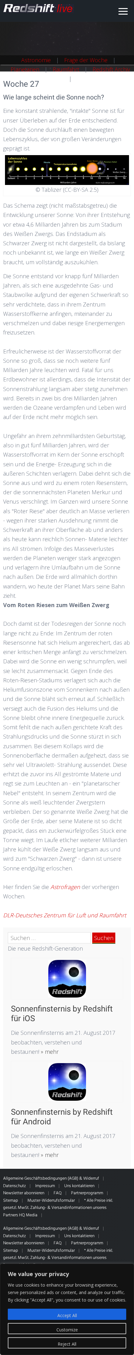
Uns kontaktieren (79, 1186)
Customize (67, 1330)
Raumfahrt (66, 69)
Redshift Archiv (111, 69)
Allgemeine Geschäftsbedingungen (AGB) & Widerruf (51, 1178)
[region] (67, 1309)
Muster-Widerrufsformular (51, 1200)
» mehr (49, 1051)
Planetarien (25, 69)
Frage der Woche (86, 60)
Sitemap (10, 1200)
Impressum (45, 1186)
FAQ (58, 1193)
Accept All (67, 1315)
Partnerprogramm (87, 1193)
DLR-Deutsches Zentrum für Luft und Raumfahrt (64, 915)
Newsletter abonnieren (23, 1193)
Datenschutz (14, 1186)
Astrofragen (65, 887)
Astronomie (36, 60)
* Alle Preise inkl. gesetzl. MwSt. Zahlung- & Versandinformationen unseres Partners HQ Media (58, 1208)
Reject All (67, 1344)
